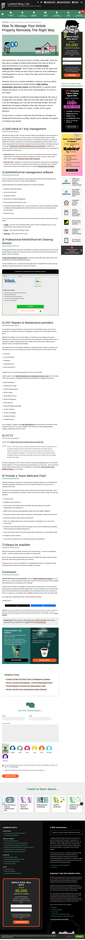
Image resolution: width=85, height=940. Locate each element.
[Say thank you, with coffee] (44, 653)
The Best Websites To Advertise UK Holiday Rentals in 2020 (25, 686)
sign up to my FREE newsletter (37, 620)
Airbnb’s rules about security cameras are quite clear (26, 442)
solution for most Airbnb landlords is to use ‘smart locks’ (28, 146)
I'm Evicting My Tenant (9, 863)
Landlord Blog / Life (18, 3)
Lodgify (6, 224)
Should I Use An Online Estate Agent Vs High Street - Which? (19, 847)
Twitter (27, 622)
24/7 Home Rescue (28, 424)
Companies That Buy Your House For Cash (14, 851)
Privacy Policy (14, 766)
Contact (76, 2)
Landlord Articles (20, 22)
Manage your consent (64, 914)
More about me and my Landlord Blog (60, 865)
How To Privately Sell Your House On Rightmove (16, 843)
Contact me (54, 867)
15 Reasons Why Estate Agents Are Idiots (14, 859)
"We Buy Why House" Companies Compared (15, 849)
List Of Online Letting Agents (11, 835)
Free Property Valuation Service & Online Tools (15, 845)
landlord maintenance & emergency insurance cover (32, 376)
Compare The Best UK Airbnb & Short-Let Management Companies (28, 679)
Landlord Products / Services (79, 16)
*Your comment (6, 723)
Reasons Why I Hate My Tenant (12, 861)
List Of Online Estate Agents (11, 840)
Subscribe (72, 75)
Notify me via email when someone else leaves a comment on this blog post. (24, 770)
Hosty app (7, 233)
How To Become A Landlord (10, 857)
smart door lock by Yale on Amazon (29, 158)
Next (81, 803)
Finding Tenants (68, 16)
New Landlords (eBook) (22, 16)
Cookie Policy (54, 914)
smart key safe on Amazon (46, 166)
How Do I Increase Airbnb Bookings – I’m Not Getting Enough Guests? (29, 682)
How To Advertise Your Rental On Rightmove (15, 833)
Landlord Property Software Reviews (13, 873)
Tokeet (6, 230)
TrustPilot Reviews (38, 286)
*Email (30, 716)
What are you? (6, 744)
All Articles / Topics (11, 16)
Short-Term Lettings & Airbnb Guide (33, 22)
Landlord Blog (12, 22)
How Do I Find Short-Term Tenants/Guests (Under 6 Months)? (26, 689)
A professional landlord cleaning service (14, 257)
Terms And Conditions (56, 909)
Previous (3, 803)
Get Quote (30, 306)
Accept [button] (79, 936)
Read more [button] (70, 936)
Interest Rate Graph (9, 869)
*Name (4, 716)
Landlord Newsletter (64, 2)
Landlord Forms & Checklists (57, 16)
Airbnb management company (42, 578)
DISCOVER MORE (16, 660)
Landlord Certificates (34, 16)
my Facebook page (40, 622)
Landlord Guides (45, 16)
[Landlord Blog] (2, 14)
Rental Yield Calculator (9, 871)
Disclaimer (54, 907)
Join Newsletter (21, 922)
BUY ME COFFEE (44, 660)
